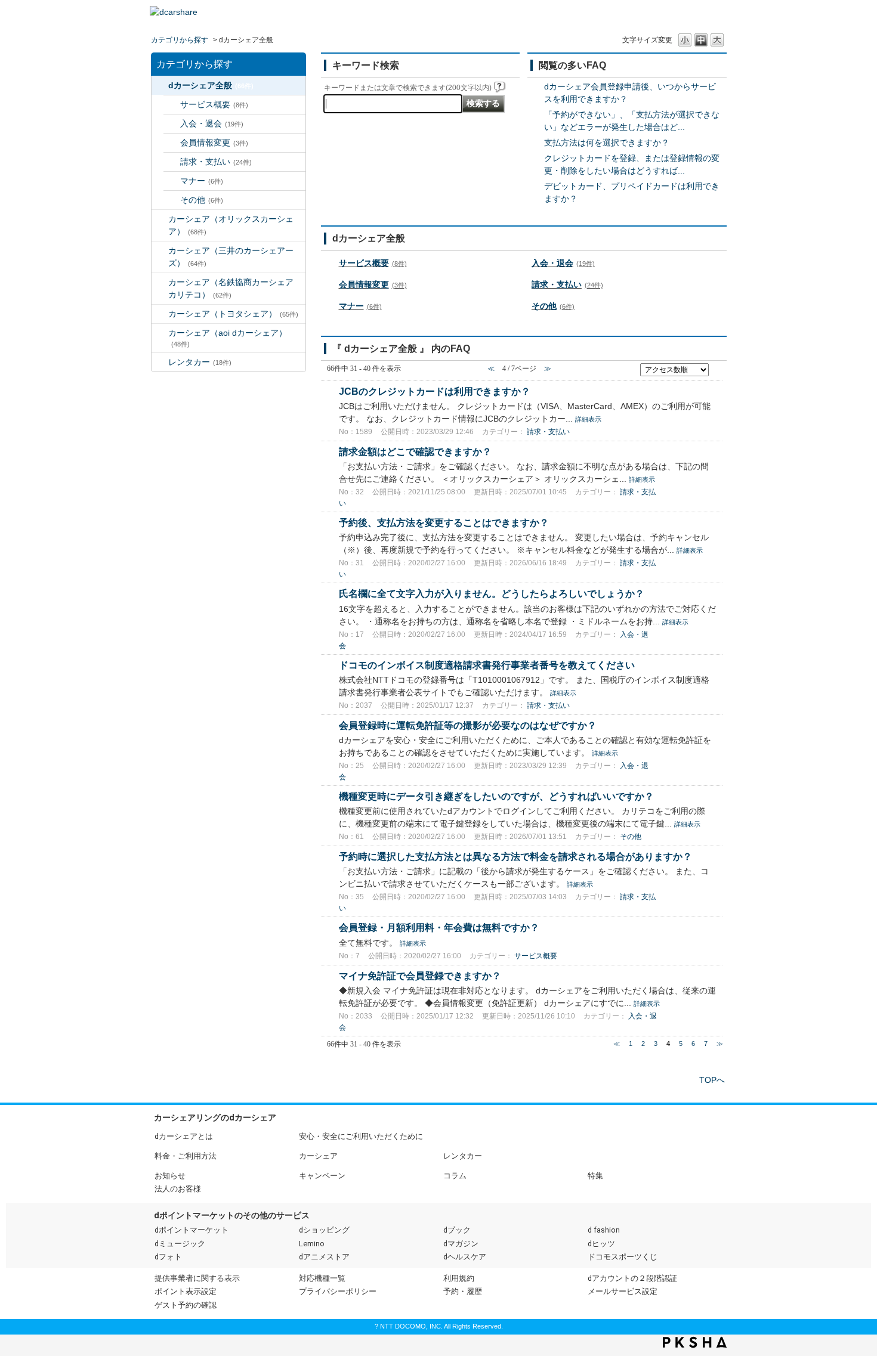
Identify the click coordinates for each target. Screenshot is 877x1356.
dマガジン (460, 1243)
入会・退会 (211, 123)
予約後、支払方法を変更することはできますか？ (444, 522)
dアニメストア (324, 1256)
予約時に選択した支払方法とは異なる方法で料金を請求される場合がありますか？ (515, 856)
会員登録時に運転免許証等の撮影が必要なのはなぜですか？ (468, 725)
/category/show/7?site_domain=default (160, 362)
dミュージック (180, 1243)
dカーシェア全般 (211, 85)
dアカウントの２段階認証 (632, 1278)
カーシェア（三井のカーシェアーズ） (231, 257)
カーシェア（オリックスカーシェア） (231, 225)
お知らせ (170, 1175)
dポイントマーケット (191, 1229)
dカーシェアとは (184, 1136)
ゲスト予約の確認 (186, 1305)
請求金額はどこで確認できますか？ (415, 451)
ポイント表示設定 (186, 1291)
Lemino (312, 1243)
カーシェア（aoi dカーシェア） (227, 338)
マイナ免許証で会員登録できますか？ (420, 975)
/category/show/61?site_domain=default (160, 314)
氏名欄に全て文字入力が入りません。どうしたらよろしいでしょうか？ (491, 593)
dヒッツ (601, 1243)
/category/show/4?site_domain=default (160, 250)
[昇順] (716, 366)
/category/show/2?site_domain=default (160, 85)
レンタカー (199, 362)
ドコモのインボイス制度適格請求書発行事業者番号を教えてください (487, 665)
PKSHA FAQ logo (695, 1342)
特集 (595, 1175)
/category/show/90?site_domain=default (160, 333)
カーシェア (318, 1155)
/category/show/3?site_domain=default (160, 219)
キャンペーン (322, 1175)
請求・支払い (216, 161)
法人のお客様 (178, 1188)
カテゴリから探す (179, 40)
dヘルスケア (464, 1256)
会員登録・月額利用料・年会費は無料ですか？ (439, 927)
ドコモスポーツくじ (622, 1256)
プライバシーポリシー (337, 1291)
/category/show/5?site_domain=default (160, 282)
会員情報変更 (214, 142)
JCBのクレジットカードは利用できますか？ (434, 391)
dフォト (168, 1256)
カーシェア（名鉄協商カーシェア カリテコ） (235, 288)
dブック (457, 1229)
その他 (201, 200)
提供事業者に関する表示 (197, 1278)
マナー (201, 180)
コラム (455, 1175)
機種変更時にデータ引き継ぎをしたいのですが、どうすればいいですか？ (496, 796)
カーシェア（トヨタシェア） (233, 313)
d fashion (604, 1229)
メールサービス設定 (622, 1291)
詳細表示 (588, 419)
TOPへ (712, 1080)
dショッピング (324, 1229)
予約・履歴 (462, 1291)
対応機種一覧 (322, 1278)
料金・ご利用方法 (186, 1155)
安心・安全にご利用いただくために (361, 1136)
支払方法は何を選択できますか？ (606, 142)
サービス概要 (214, 104)
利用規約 (458, 1278)
